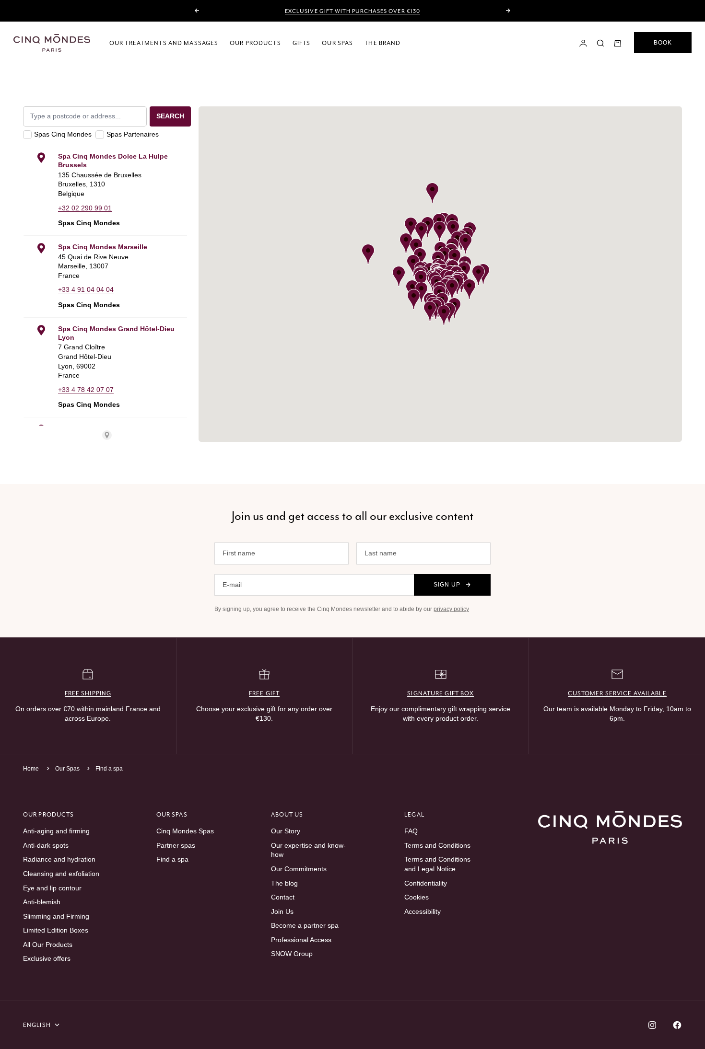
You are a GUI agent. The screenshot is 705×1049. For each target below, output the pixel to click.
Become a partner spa (305, 925)
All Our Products (47, 944)
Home (31, 768)
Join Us (282, 911)
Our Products (255, 42)
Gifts (302, 42)
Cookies (416, 897)
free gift (264, 693)
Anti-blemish (41, 902)
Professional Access (301, 940)
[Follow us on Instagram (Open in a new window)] (652, 1025)
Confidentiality (425, 883)
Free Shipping (88, 693)
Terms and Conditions (437, 845)
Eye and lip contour (52, 888)
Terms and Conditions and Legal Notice (437, 864)
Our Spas (337, 42)
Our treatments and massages (163, 42)
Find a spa (109, 768)
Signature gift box (440, 693)
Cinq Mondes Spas (185, 831)
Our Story (285, 831)
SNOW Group (292, 953)
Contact (282, 897)
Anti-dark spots (46, 845)
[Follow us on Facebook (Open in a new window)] (677, 1025)
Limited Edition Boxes (55, 930)
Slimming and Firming (56, 916)
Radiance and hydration (59, 859)
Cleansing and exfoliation (61, 873)
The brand (382, 42)
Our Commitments (299, 869)
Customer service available (617, 693)
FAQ (411, 831)
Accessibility (422, 911)
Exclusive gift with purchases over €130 (352, 11)
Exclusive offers (46, 958)
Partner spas (175, 845)
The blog (284, 883)
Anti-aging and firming (56, 831)
